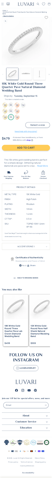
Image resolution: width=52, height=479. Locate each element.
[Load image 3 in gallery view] (39, 74)
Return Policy (40, 458)
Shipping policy (40, 462)
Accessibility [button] (28, 472)
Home (4, 10)
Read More (42, 165)
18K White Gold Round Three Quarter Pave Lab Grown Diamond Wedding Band (13, 331)
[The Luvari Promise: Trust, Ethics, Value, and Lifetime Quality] (26, 445)
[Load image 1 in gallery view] (12, 74)
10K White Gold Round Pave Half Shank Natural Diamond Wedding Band (40, 331)
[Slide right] (49, 74)
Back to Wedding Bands (27, 278)
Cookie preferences (27, 466)
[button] (38, 4)
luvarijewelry (27, 368)
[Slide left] (3, 74)
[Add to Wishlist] (46, 17)
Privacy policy (13, 462)
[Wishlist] (43, 4)
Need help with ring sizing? (26, 131)
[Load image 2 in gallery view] (26, 74)
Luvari (15, 458)
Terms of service (27, 462)
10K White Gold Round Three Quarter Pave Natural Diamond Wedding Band (25, 13)
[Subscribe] (45, 405)
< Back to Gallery (8, 16)
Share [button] (33, 265)
